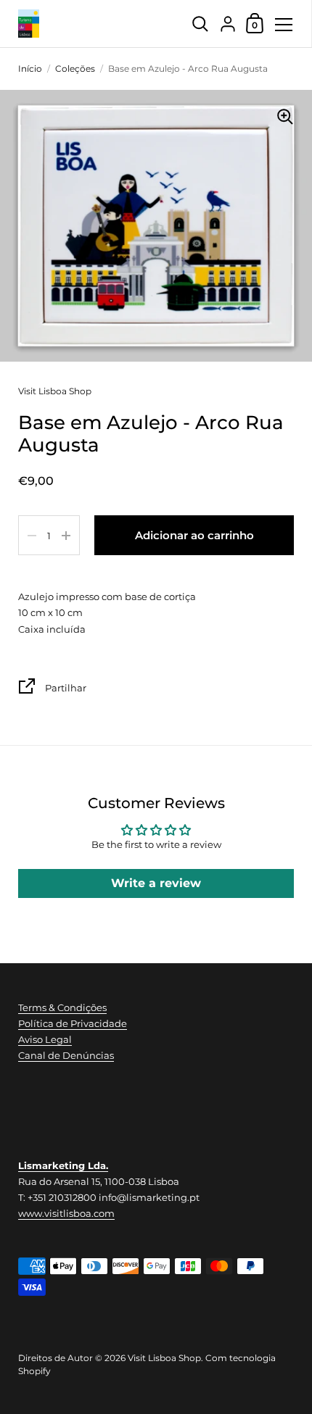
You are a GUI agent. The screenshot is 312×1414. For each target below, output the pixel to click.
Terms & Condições (62, 1007)
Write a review (156, 883)
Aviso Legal (45, 1039)
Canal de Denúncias (66, 1055)
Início (30, 68)
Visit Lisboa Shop (54, 391)
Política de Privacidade (72, 1023)
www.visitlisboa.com (66, 1213)
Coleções (75, 68)
